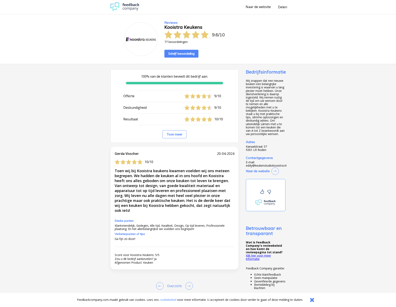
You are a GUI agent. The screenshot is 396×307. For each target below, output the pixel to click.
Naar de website (258, 7)
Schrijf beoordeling (181, 54)
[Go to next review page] (188, 286)
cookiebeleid (168, 300)
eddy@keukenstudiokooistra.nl (266, 165)
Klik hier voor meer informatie (258, 257)
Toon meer (174, 134)
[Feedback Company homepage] (125, 9)
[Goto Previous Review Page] (160, 286)
